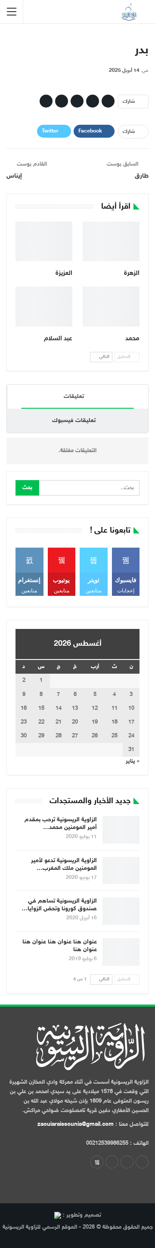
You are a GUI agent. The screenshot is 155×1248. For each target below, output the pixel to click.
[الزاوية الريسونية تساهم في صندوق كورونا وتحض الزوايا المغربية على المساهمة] (121, 911)
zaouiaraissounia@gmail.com (75, 1124)
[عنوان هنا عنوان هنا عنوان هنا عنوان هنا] (121, 952)
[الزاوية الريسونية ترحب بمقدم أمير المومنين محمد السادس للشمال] (121, 830)
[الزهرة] (111, 241)
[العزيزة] (44, 241)
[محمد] (111, 306)
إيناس (14, 176)
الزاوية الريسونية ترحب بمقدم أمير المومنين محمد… (61, 823)
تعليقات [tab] (74, 396)
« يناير (133, 761)
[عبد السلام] (44, 306)
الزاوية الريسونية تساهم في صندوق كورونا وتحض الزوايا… (59, 904)
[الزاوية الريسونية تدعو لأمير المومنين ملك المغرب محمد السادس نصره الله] (121, 870)
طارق (142, 176)
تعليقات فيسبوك (74, 420)
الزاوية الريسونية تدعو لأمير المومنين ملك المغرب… (64, 864)
